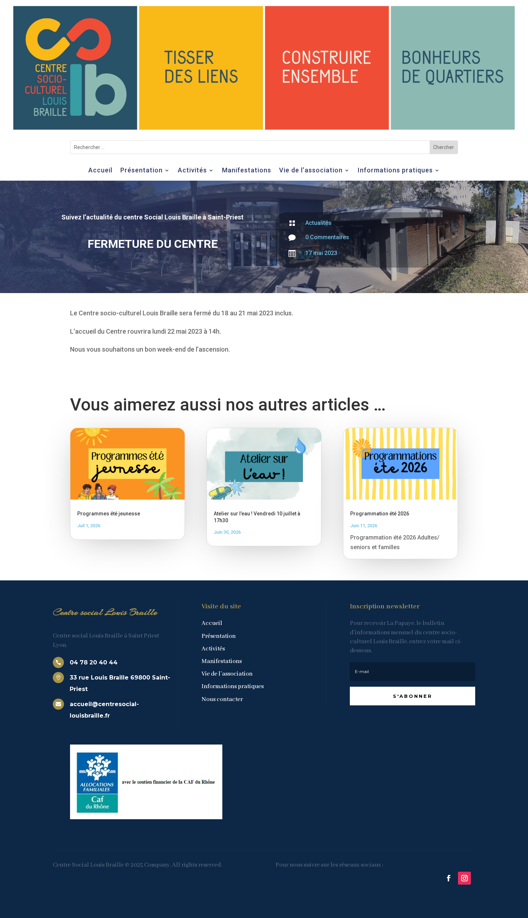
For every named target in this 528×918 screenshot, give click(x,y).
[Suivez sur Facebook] (448, 878)
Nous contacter (222, 699)
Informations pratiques (395, 171)
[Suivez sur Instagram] (464, 878)
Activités (192, 171)
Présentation (141, 171)
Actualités (318, 222)
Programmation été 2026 (379, 513)
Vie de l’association (311, 171)
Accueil (100, 171)
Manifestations (246, 171)
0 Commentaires (327, 237)
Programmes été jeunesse (108, 513)
